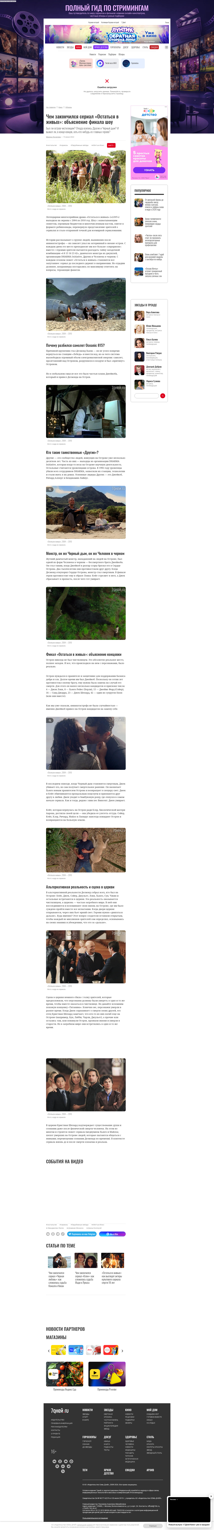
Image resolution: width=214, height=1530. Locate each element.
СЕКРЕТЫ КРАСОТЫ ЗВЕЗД (155, 1448)
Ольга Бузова (152, 339)
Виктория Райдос (154, 353)
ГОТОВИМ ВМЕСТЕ (154, 1417)
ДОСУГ (107, 1437)
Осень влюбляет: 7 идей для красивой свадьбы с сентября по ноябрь (154, 257)
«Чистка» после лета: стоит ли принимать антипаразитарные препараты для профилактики (153, 240)
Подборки (112, 54)
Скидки (154, 47)
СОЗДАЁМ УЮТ (153, 1414)
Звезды (70, 47)
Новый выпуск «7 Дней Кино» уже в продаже (189, 1525)
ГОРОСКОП (86, 1441)
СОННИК (86, 1444)
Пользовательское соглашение (95, 1518)
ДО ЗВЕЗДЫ (87, 1447)
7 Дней (123, 22)
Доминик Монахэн (75, 1228)
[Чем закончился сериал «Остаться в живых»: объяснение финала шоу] (63, 1234)
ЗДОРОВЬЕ (131, 1437)
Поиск (167, 22)
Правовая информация (61, 1423)
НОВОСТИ (87, 1409)
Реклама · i (173, 1499)
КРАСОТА (150, 1444)
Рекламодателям (59, 1427)
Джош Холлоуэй (94, 1228)
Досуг (126, 47)
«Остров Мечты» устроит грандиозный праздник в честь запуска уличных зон (153, 272)
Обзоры (122, 54)
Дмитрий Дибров (153, 366)
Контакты (55, 1430)
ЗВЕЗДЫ (85, 1414)
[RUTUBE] (57, 1466)
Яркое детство (101, 47)
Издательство (57, 1420)
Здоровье (135, 47)
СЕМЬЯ (149, 1420)
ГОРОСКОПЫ (89, 1437)
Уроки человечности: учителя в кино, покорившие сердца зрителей (153, 222)
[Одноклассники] (60, 1461)
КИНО (128, 1409)
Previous (48, 1350)
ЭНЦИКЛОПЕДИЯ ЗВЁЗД (111, 1427)
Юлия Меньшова (153, 325)
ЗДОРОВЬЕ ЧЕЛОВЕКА (129, 1442)
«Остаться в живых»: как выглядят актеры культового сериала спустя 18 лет (112, 1277)
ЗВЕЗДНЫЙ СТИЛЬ (154, 1453)
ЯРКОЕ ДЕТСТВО (109, 1471)
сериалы (64, 145)
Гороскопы (115, 47)
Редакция (55, 1437)
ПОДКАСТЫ (108, 1447)
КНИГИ (107, 1444)
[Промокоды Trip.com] (77, 1350)
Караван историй (93, 22)
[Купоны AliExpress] (112, 1350)
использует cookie (84, 1525)
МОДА (149, 1441)
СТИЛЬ (150, 1437)
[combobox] (146, 395)
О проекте (55, 1434)
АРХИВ (150, 1470)
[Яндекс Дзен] (63, 1466)
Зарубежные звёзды (80, 145)
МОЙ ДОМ (152, 1409)
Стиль (145, 47)
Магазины (56, 1337)
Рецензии (102, 54)
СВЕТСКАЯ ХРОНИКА (108, 1415)
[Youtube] (66, 1461)
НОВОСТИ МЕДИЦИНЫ (130, 1448)
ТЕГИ (84, 1470)
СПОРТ (85, 1417)
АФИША (107, 1441)
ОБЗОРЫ (128, 1423)
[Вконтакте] (54, 1461)
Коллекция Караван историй (110, 22)
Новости (60, 47)
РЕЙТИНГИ (108, 1423)
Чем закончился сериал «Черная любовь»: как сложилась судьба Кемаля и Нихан (58, 1279)
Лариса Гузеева (153, 381)
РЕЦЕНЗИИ (129, 1417)
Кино (78, 47)
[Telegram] (68, 1466)
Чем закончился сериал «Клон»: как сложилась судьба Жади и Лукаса (84, 1277)
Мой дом (87, 47)
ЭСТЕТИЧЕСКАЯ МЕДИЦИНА (131, 1460)
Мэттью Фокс (98, 145)
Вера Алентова (152, 312)
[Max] (71, 1461)
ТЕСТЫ (106, 1450)
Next (122, 1350)
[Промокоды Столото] (59, 1350)
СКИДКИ (130, 1470)
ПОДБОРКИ (129, 1420)
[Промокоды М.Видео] (94, 1350)
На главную (51, 107)
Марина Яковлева (53, 137)
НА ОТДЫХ (151, 1423)
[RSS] (63, 1471)
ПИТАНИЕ (129, 1456)
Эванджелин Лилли (56, 1228)
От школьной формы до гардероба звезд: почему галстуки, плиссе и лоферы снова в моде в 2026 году (154, 205)
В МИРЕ (85, 1420)
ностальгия (52, 145)
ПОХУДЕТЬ (129, 1453)
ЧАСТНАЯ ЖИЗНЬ (111, 1420)
